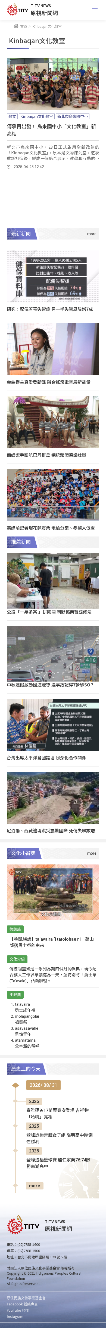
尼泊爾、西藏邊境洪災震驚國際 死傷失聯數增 (51, 830)
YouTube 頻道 (18, 1310)
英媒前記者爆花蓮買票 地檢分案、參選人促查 (51, 528)
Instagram (15, 1316)
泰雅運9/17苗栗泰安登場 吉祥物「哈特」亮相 (57, 1114)
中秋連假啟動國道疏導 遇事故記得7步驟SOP (50, 684)
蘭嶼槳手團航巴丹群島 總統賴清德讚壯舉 (46, 455)
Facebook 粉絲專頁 (22, 1303)
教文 (12, 116)
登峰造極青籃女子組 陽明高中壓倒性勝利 (59, 1138)
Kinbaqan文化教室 (36, 116)
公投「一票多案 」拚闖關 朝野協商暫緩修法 (49, 611)
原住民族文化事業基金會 (26, 1297)
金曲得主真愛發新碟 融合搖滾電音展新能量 (49, 382)
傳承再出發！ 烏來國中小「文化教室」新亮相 (51, 129)
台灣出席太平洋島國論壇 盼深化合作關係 (46, 757)
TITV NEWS (41, 6)
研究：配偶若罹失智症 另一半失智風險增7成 (50, 309)
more (34, 1185)
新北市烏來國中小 (72, 116)
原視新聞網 (44, 13)
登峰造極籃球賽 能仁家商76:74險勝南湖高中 (58, 1163)
